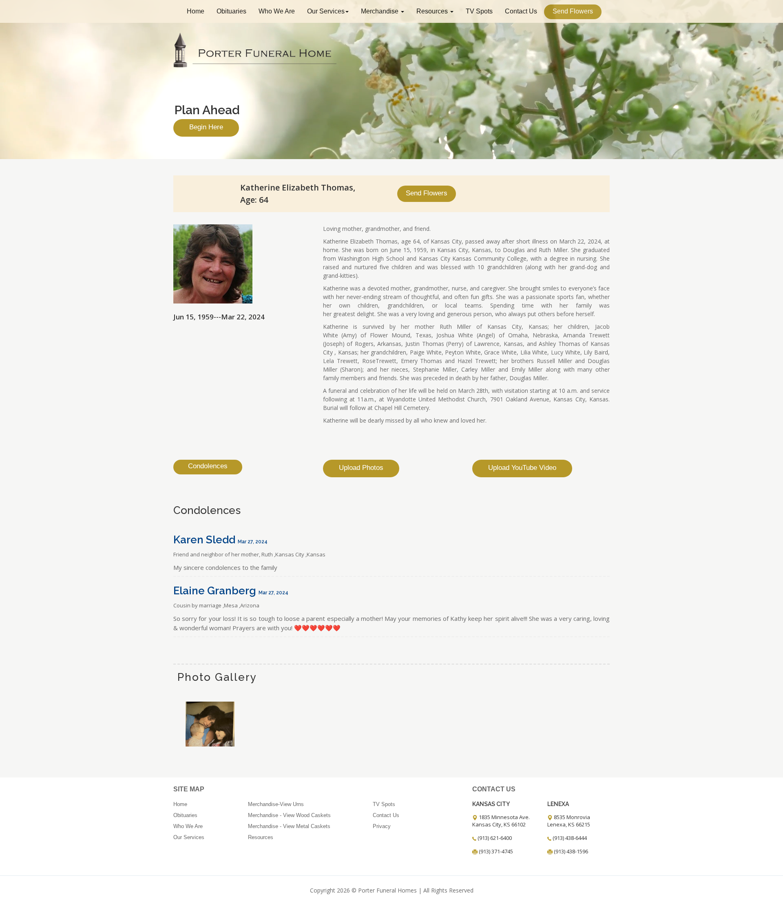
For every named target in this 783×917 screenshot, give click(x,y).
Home (195, 11)
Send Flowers (573, 11)
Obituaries (231, 11)
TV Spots (479, 11)
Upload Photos (361, 468)
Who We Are (277, 11)
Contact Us (521, 11)
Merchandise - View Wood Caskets (289, 815)
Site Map (188, 789)
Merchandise (380, 11)
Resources (432, 11)
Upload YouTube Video (522, 468)
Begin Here (206, 127)
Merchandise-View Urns (276, 804)
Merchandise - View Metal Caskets (289, 826)
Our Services (326, 11)
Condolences (208, 466)
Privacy (382, 826)
